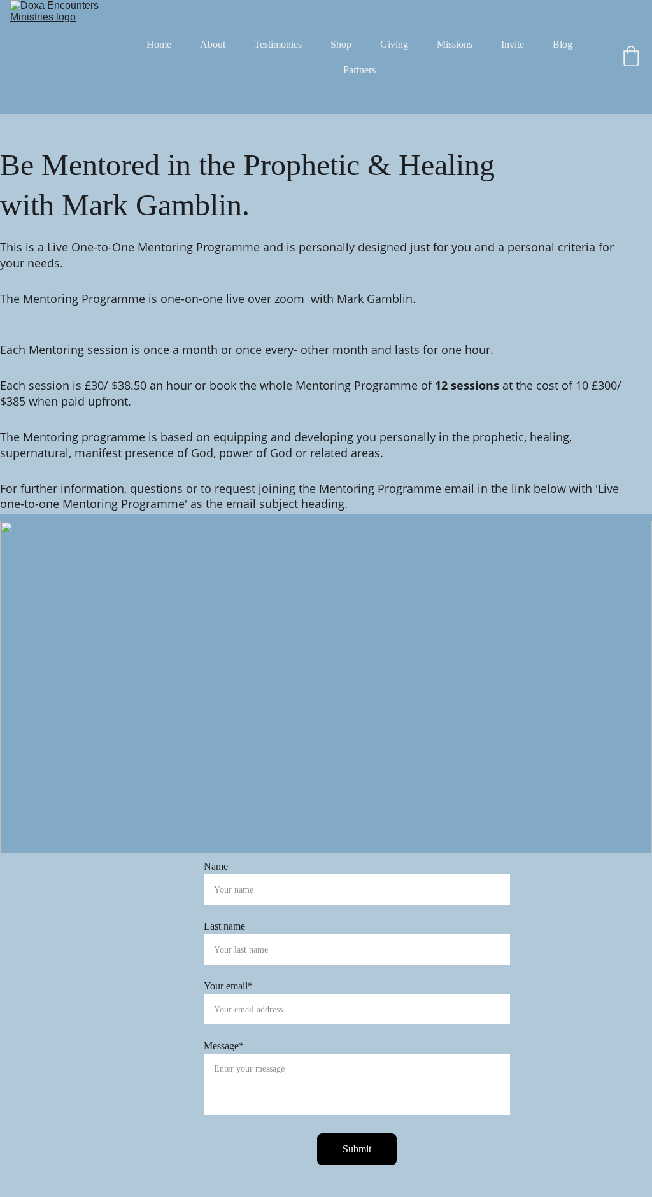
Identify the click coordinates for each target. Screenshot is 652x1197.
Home (158, 44)
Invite (512, 44)
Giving (394, 44)
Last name (224, 926)
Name (216, 866)
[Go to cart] (631, 57)
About (212, 44)
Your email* (228, 986)
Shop (340, 44)
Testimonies (278, 44)
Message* (224, 1045)
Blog (562, 44)
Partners (359, 69)
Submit (357, 1149)
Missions (454, 44)
